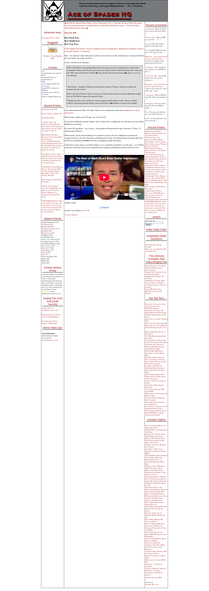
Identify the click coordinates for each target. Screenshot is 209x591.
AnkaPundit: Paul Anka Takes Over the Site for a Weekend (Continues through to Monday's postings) (156, 283)
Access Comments (71, 215)
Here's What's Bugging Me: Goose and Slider (154, 520)
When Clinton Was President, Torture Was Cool (154, 503)
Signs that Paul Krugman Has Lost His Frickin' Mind (154, 348)
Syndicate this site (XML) (153, 577)
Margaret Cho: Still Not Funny (155, 438)
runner (147, 118)
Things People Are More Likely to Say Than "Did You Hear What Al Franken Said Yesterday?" (156, 342)
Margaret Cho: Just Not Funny (155, 434)
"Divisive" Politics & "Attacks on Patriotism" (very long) (156, 569)
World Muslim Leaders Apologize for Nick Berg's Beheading (156, 456)
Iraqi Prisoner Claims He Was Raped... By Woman (154, 441)
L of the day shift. (151, 76)
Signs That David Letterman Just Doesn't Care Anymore (156, 362)
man (146, 44)
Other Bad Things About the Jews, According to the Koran (155, 358)
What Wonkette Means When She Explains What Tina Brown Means (156, 508)
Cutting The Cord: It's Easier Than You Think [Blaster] (51, 316)
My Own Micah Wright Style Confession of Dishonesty (154, 524)
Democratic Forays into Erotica (155, 304)
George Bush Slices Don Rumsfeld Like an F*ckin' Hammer (153, 291)
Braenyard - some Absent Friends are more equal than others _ (156, 57)
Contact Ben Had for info (50, 340)
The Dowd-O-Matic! (152, 553)
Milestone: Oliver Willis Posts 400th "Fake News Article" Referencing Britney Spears (154, 468)
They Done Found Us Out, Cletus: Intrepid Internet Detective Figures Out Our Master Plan (156, 489)
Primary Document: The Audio (155, 266)
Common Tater (150, 37)
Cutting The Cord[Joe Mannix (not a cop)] (50, 309)
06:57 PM (86, 210)
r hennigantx (149, 29)
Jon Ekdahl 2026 (47, 224)
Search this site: (150, 221)
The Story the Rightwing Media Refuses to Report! (155, 539)
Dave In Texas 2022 (48, 246)
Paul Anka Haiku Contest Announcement (153, 269)
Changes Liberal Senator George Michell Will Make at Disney (156, 411)
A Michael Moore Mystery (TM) (156, 551)
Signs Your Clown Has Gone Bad (156, 323)
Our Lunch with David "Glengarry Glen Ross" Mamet (155, 544)
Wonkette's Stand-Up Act (153, 513)
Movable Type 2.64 (151, 584)
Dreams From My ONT (49, 109)
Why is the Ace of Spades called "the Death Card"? (155, 250)
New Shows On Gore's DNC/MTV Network (152, 307)
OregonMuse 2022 (48, 250)
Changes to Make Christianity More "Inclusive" (155, 399)
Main (131, 23)
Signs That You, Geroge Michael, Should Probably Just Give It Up (156, 326)
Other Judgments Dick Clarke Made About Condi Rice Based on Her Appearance (155, 376)
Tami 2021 (45, 254)
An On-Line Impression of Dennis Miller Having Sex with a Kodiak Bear (156, 534)
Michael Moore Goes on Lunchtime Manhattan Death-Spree (155, 462)
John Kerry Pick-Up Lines (153, 408)
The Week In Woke (48, 118)
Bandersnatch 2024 (48, 233)
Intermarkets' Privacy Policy (51, 38)
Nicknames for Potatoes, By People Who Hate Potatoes (156, 311)
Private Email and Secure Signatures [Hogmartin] (50, 322)
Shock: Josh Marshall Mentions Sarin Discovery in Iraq (156, 495)
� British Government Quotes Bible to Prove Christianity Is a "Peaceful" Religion (96, 23)
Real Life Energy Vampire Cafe (52, 113)
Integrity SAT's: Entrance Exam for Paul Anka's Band (155, 273)
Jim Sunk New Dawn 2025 (50, 229)
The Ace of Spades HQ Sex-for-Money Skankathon (155, 426)
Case (146, 112)
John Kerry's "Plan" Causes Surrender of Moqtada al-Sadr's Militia (155, 451)
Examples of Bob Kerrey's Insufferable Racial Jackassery (155, 367)
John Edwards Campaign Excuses (156, 406)
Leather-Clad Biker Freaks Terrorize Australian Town (154, 499)
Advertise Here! (52, 32)
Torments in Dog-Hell (152, 415)
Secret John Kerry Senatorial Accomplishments (154, 403)
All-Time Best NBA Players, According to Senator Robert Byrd (154, 353)
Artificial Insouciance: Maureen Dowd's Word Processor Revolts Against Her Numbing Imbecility (156, 479)
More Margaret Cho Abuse (154, 436)
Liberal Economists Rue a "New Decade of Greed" (155, 473)
